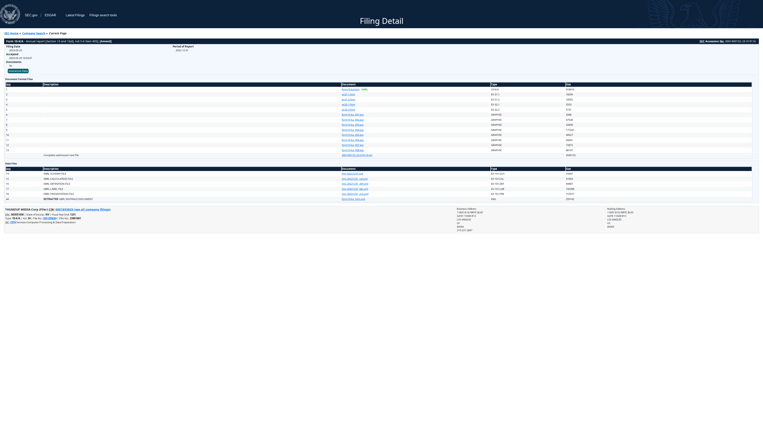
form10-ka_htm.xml (353, 199)
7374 (13, 222)
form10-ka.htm (350, 89)
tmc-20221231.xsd (352, 173)
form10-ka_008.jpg (353, 150)
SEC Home (11, 33)
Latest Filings (75, 15)
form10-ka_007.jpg (353, 145)
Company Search (33, 33)
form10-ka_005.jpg (353, 135)
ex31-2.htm (348, 99)
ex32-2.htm (348, 109)
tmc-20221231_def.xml (355, 184)
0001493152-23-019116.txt (357, 155)
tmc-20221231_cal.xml (355, 179)
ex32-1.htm (348, 104)
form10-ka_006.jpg (353, 140)
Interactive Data (18, 71)
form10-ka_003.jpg (353, 125)
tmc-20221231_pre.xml (355, 194)
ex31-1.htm (348, 94)
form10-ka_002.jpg (353, 120)
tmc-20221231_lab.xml (355, 189)
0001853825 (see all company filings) (82, 209)
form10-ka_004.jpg (353, 130)
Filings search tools (103, 15)
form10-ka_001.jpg (353, 114)
